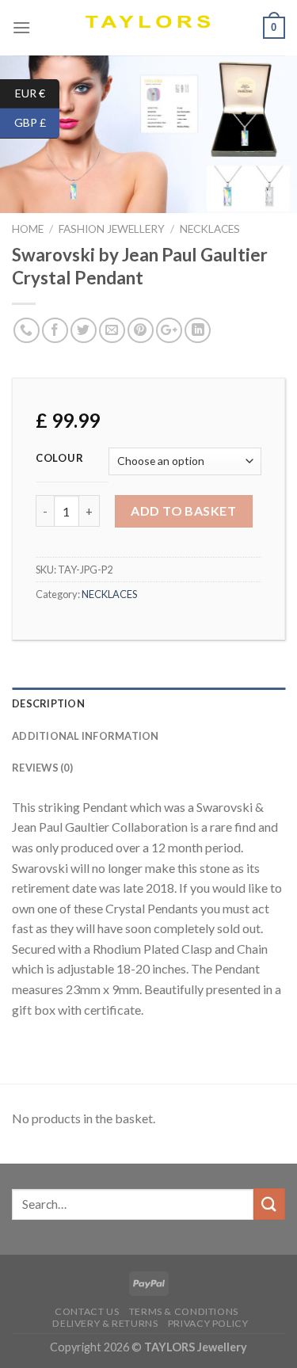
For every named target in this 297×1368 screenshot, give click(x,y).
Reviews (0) (42, 767)
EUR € (37, 92)
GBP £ (36, 122)
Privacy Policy (208, 1323)
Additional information (85, 736)
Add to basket (183, 510)
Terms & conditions (183, 1311)
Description (48, 703)
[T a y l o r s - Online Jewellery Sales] (148, 28)
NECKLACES (210, 229)
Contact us (87, 1311)
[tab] (148, 703)
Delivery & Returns (105, 1323)
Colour (59, 458)
